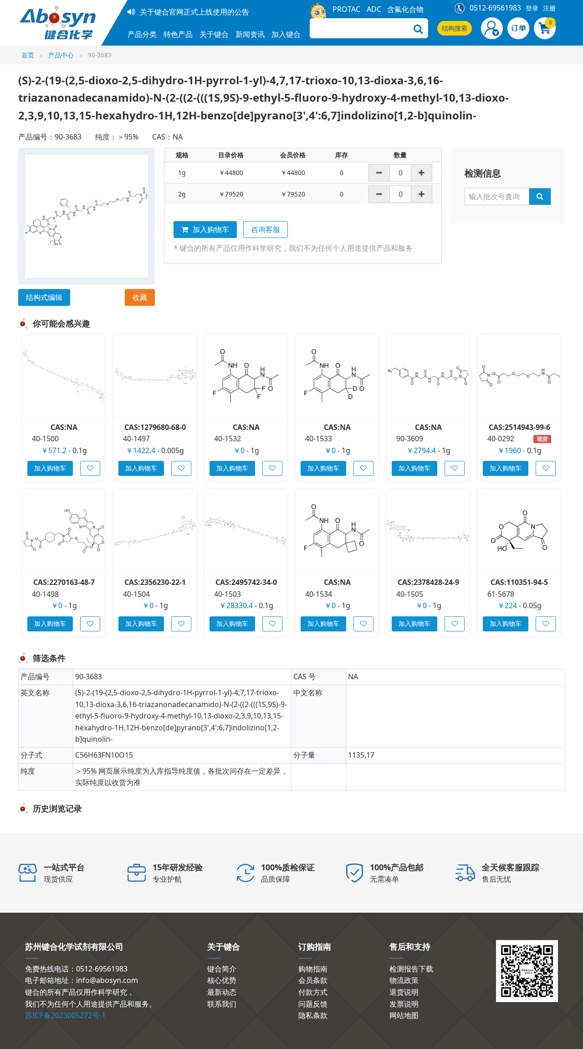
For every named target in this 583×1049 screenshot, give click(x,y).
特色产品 (178, 34)
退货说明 (404, 992)
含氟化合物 (405, 9)
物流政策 (404, 980)
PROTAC (346, 9)
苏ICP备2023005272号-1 (65, 1015)
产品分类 (142, 34)
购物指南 (312, 969)
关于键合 (214, 34)
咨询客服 (265, 229)
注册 (549, 8)
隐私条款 (312, 1015)
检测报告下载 (411, 969)
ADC (374, 9)
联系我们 (221, 1004)
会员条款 (312, 980)
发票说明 (404, 1004)
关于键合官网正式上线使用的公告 (194, 12)
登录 (532, 8)
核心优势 (221, 980)
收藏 (140, 297)
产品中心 (61, 55)
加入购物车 (211, 229)
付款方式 (312, 992)
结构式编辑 (44, 297)
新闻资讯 (250, 34)
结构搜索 (454, 28)
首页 (27, 55)
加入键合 (286, 34)
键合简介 (221, 969)
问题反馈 (312, 1004)
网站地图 (404, 1015)
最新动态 (221, 992)
